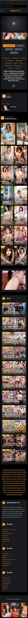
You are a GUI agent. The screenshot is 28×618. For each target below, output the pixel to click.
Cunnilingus (10, 60)
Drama (24, 476)
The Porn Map (6, 561)
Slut (17, 474)
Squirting (19, 479)
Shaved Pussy (18, 65)
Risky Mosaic (17, 492)
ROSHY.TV (16, 11)
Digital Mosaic (6, 476)
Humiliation (10, 488)
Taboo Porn (5, 535)
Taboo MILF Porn (7, 563)
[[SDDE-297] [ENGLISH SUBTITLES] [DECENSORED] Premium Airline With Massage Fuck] (14, 309)
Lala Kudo (13, 106)
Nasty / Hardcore (6, 479)
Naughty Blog (6, 539)
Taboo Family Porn (7, 533)
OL (22, 488)
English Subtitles (21, 472)
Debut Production (16, 485)
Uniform (5, 490)
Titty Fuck (13, 479)
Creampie (23, 58)
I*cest (11, 481)
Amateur (4, 485)
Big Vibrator (15, 58)
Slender (20, 476)
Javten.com (5, 537)
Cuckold (13, 474)
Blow (16, 476)
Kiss (20, 483)
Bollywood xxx (6, 555)
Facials (9, 485)
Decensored (6, 58)
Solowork (5, 470)
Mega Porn (5, 585)
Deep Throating (18, 490)
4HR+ (23, 483)
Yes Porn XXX (6, 541)
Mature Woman (6, 474)
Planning (11, 483)
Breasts (17, 483)
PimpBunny (5, 587)
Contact (14, 602)
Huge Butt (16, 481)
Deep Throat (8, 63)
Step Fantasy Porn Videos (9, 559)
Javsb (4, 589)
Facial (15, 63)
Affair (7, 483)
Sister (23, 492)
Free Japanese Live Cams (9, 529)
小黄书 (4, 557)
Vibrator (11, 68)
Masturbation (8, 65)
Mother (13, 494)
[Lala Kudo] (5, 106)
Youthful (17, 68)
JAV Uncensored (7, 577)
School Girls (6, 481)
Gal (13, 492)
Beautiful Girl (22, 474)
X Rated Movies (6, 583)
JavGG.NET (6, 553)
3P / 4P (12, 476)
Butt (16, 494)
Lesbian (9, 492)
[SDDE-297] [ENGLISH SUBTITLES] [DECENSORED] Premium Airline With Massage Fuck (13, 313)
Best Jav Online (6, 581)
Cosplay (20, 494)
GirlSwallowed (6, 565)
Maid (21, 63)
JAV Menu (5, 531)
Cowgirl (24, 479)
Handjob (8, 494)
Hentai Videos (6, 579)
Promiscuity (10, 490)
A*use (20, 481)
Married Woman (12, 472)
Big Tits (23, 470)
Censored (4, 472)
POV (24, 488)
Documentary (17, 488)
